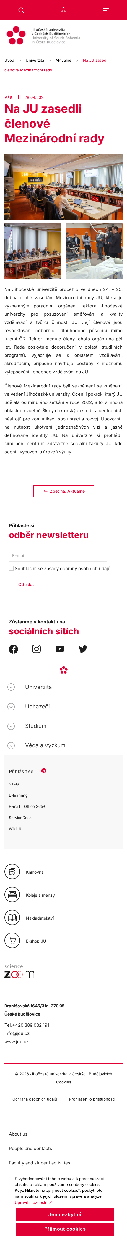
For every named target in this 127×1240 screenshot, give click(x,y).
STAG (14, 784)
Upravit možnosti (30, 1202)
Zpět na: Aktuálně (67, 491)
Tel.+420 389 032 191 (26, 1025)
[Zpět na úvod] (63, 36)
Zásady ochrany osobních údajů (77, 568)
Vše (8, 97)
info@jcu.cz (17, 1033)
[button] (21, 10)
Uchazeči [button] (37, 706)
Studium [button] (35, 726)
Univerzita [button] (38, 687)
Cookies (63, 1082)
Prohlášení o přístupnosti (92, 1099)
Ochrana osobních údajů (34, 1099)
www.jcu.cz (16, 1041)
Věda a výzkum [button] (45, 745)
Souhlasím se (62, 568)
